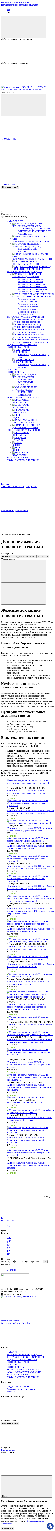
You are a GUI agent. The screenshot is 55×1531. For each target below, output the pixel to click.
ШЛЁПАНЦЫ (25, 379)
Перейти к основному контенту (16, 2)
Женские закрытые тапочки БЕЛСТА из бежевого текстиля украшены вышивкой (26, 791)
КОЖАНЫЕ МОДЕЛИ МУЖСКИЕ (24, 430)
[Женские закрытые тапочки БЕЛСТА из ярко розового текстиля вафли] (30, 975)
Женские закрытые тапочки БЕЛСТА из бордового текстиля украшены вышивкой (27, 947)
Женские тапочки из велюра (31, 284)
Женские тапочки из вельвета (32, 286)
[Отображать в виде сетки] (23, 571)
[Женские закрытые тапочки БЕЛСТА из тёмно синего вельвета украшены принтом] (30, 821)
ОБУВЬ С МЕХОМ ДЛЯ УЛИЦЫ (23, 460)
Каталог (34, 5)
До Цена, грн (28, 1261)
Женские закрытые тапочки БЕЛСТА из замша (29, 1024)
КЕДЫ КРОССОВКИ (17, 457)
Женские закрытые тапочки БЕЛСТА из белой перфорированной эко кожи (29, 1118)
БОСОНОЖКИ (25, 382)
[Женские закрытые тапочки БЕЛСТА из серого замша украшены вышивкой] (30, 839)
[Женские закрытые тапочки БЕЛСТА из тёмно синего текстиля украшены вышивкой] (30, 1033)
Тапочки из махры (27, 309)
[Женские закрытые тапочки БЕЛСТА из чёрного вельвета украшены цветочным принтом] (30, 803)
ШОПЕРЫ (12, 369)
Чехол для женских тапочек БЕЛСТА (25, 1102)
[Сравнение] (23, 27)
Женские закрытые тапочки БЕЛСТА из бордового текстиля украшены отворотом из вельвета (28, 1064)
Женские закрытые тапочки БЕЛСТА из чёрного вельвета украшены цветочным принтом (30, 811)
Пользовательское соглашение (15, 5)
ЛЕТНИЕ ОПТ (25, 234)
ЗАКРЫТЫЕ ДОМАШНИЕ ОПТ (34, 229)
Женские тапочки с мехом (30, 281)
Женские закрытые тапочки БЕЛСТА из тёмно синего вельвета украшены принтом (29, 829)
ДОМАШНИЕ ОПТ (27, 249)
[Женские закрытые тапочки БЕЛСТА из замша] (30, 1018)
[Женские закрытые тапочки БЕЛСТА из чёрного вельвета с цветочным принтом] (30, 922)
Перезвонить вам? (10, 187)
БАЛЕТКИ (23, 385)
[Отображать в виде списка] (23, 593)
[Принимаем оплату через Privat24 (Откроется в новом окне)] (18, 1296)
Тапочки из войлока (28, 299)
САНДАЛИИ (24, 395)
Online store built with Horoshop (15, 1323)
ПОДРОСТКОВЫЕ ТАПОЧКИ (22, 344)
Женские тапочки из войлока (32, 279)
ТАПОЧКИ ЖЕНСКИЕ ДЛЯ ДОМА (24, 271)
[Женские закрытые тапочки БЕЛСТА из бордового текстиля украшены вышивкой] (30, 940)
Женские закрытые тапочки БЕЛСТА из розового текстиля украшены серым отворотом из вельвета (29, 1087)
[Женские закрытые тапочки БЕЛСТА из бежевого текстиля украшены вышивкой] (30, 781)
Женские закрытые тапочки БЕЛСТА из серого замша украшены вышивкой (29, 847)
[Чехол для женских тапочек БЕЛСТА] (30, 1097)
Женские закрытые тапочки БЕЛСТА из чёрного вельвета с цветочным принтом (30, 930)
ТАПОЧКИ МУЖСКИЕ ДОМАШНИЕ (26, 317)
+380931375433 (8, 139)
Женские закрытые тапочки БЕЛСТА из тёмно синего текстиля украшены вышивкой (29, 1040)
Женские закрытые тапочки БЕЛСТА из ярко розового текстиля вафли (28, 982)
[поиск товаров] (23, 105)
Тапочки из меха (26, 314)
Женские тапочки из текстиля (32, 289)
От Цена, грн (7, 1261)
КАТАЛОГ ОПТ (15, 221)
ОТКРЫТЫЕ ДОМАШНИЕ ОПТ (34, 231)
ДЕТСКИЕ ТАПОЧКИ (18, 347)
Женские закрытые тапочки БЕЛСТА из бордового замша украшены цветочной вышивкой (26, 1140)
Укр (8, 9)
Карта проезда (8, 1450)
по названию (43, 556)
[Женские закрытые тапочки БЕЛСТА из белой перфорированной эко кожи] (30, 1111)
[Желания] (27, 51)
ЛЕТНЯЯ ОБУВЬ (15, 372)
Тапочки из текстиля (28, 307)
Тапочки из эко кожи (28, 312)
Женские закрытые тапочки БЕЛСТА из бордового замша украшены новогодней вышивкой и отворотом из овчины (26, 1007)
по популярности (9, 556)
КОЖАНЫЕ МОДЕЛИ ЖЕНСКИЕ (24, 397)
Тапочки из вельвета (28, 304)
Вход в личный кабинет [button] (18, 1387)
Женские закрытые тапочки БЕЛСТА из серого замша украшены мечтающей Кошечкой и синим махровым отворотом (30, 911)
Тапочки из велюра (27, 301)
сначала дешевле (27, 556)
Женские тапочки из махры (31, 291)
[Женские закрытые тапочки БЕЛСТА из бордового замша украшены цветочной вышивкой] (30, 1130)
